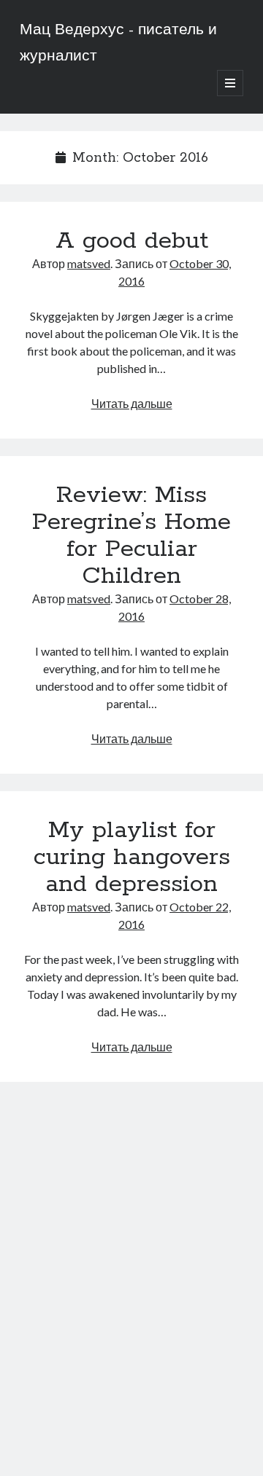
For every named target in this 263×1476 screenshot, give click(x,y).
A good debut (132, 241)
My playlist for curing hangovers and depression (132, 857)
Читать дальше (131, 403)
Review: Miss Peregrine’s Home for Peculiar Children (131, 536)
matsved (88, 263)
